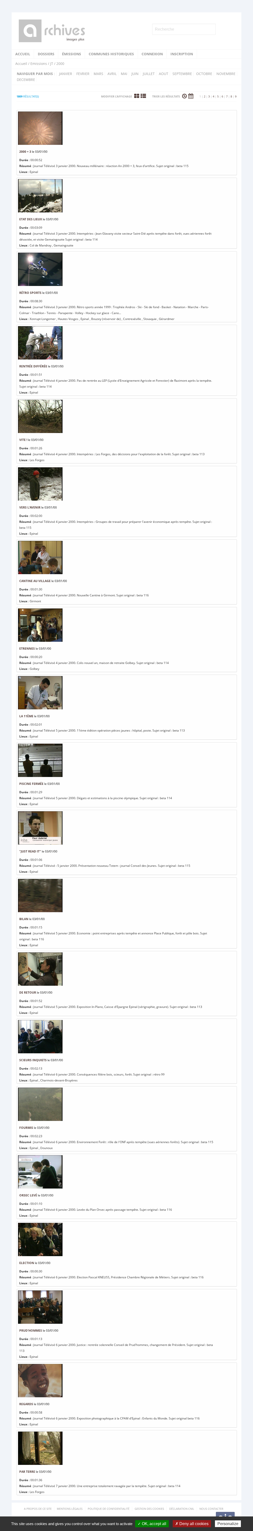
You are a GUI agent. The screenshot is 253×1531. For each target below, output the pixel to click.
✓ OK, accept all (152, 1524)
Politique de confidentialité (108, 1509)
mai (124, 73)
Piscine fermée (31, 784)
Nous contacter (211, 1509)
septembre (182, 73)
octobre (204, 73)
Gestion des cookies (149, 1509)
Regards (26, 1404)
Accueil (22, 54)
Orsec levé (28, 1195)
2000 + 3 (25, 152)
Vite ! (23, 440)
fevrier (82, 73)
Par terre (27, 1472)
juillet (149, 73)
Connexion (152, 54)
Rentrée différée (33, 366)
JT (51, 63)
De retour (27, 992)
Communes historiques (111, 54)
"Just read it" (30, 851)
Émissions (71, 54)
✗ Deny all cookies (192, 1524)
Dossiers (46, 54)
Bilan (23, 919)
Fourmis (26, 1128)
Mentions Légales (70, 1509)
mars (98, 73)
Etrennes (27, 648)
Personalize (227, 1524)
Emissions (38, 63)
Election (26, 1263)
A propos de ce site (38, 1509)
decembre (26, 79)
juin (135, 73)
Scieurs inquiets (33, 1060)
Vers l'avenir (30, 507)
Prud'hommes (30, 1330)
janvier (65, 73)
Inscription (181, 54)
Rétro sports (30, 293)
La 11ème (26, 716)
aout (163, 73)
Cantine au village (35, 581)
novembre (225, 73)
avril (112, 73)
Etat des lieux (30, 219)
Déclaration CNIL (181, 1509)
